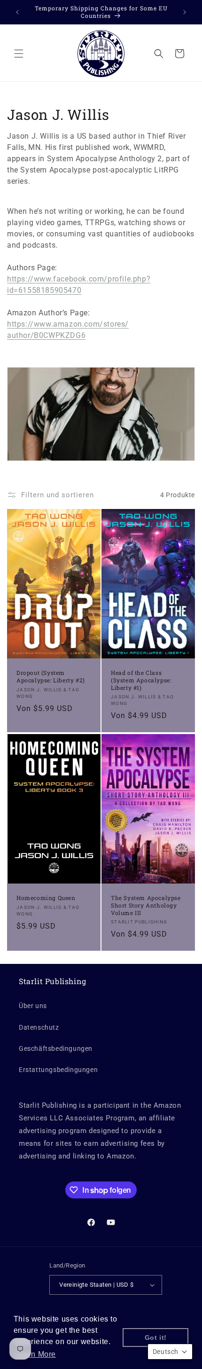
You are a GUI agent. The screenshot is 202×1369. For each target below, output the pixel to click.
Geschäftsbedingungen (56, 1048)
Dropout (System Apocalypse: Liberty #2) (50, 677)
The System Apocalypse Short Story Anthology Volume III (146, 905)
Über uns (33, 1005)
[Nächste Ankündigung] (184, 12)
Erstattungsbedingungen (58, 1069)
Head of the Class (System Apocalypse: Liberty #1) (141, 680)
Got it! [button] (156, 1337)
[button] (18, 53)
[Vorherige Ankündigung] (17, 12)
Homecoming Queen (46, 898)
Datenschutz (39, 1027)
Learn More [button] (35, 1354)
